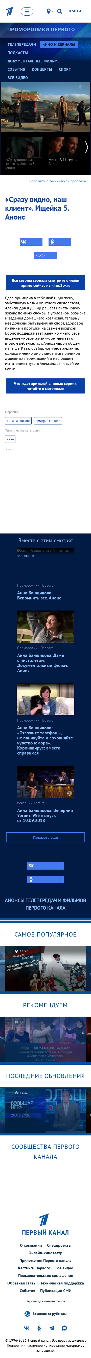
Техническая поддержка (62, 1282)
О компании (31, 1245)
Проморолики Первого (41, 29)
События (27, 1290)
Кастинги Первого (34, 1267)
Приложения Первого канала (45, 1260)
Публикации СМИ (56, 1290)
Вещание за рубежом (49, 1313)
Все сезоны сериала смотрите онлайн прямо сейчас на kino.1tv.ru (45, 283)
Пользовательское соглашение (45, 1275)
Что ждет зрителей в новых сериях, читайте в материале (45, 386)
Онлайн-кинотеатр (45, 1252)
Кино (10, 439)
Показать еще (45, 837)
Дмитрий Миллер (48, 421)
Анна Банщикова (18, 421)
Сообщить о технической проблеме (57, 181)
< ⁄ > (40, 255)
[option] (24, 151)
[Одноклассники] (60, 242)
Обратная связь (21, 1282)
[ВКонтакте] (31, 242)
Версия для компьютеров (45, 1301)
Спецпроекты (59, 1245)
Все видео (64, 1267)
